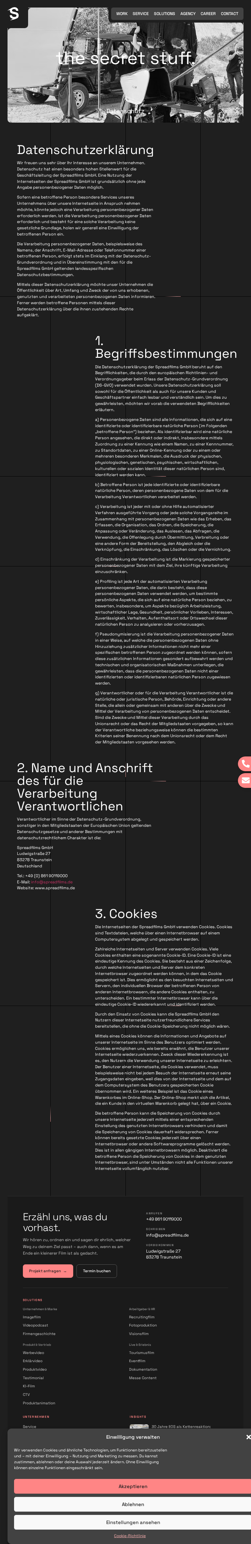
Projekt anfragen (48, 1270)
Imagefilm (32, 1317)
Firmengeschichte (39, 1333)
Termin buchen (96, 1270)
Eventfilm (137, 1361)
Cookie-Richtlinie (130, 1535)
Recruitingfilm (142, 1317)
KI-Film (29, 1386)
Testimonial (33, 1378)
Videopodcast (35, 1325)
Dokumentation (143, 1369)
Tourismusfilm (141, 1352)
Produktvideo (35, 1369)
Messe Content (143, 1378)
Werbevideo (33, 1352)
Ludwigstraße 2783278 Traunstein (164, 1254)
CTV (26, 1394)
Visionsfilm (139, 1333)
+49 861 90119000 (164, 1219)
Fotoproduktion (143, 1325)
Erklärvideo (32, 1361)
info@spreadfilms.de (52, 882)
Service (29, 1426)
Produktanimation (39, 1403)
